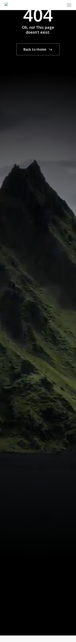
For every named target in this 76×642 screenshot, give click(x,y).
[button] (69, 5)
